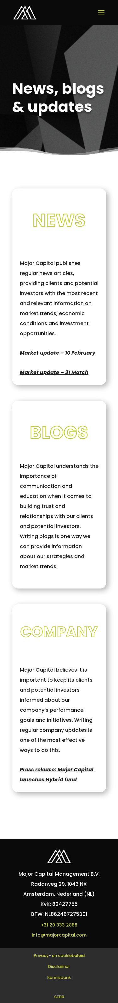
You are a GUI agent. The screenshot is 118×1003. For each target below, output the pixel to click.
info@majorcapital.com (59, 935)
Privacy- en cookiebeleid (59, 955)
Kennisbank (59, 977)
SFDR (59, 997)
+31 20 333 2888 (59, 925)
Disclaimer (59, 966)
